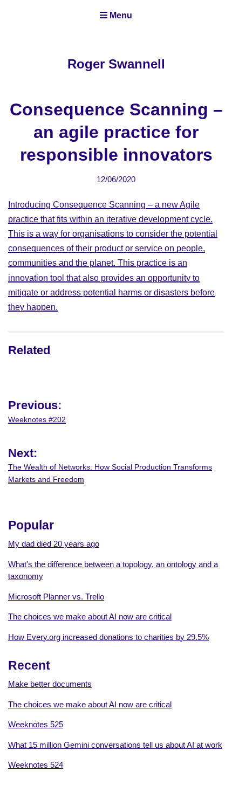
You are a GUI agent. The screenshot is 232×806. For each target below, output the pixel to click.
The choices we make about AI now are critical (90, 616)
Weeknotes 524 (35, 764)
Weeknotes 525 (35, 724)
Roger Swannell (116, 64)
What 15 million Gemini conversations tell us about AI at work (115, 744)
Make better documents (50, 683)
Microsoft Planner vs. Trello (56, 596)
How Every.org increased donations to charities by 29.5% (108, 637)
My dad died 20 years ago (53, 543)
